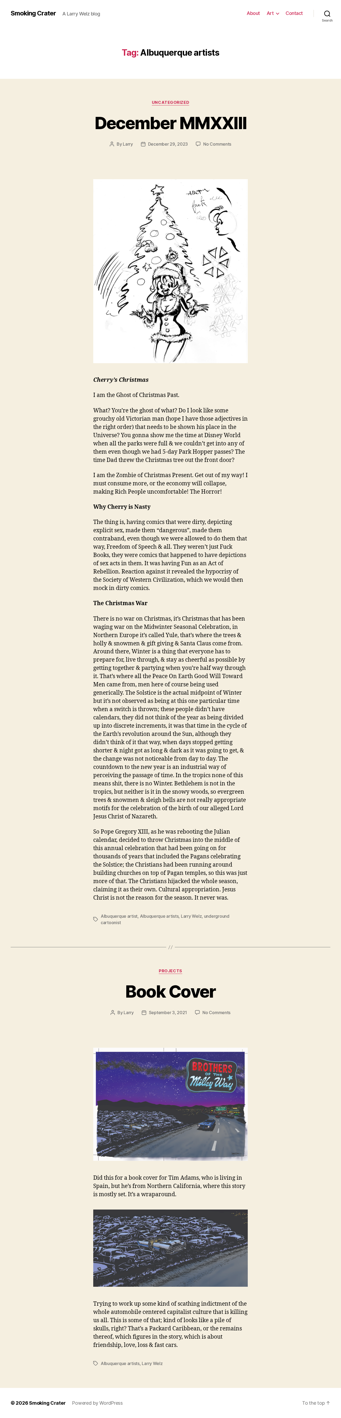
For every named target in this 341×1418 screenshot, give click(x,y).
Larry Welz (191, 916)
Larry (128, 144)
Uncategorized (170, 102)
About (253, 13)
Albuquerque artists (159, 916)
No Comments (217, 144)
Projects (170, 971)
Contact (294, 13)
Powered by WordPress (97, 1403)
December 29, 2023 (168, 144)
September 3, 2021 (168, 1012)
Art (270, 13)
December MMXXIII (170, 123)
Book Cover (170, 991)
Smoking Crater (33, 13)
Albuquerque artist (119, 916)
